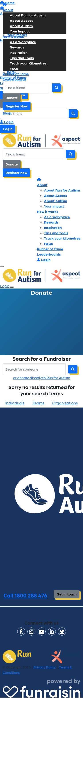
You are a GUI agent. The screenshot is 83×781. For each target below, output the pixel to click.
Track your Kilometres (28, 63)
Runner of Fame (16, 74)
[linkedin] (52, 632)
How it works (13, 36)
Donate (12, 97)
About (8, 10)
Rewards (17, 47)
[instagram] (31, 632)
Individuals (14, 402)
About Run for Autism (28, 15)
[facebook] (21, 632)
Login (8, 122)
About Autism (21, 26)
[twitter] (62, 632)
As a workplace (57, 217)
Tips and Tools (22, 58)
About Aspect (21, 20)
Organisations (65, 402)
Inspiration (18, 52)
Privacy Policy (44, 667)
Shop (7, 113)
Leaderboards (15, 79)
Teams (38, 402)
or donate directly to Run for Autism (41, 377)
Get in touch (67, 594)
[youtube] (42, 632)
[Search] (56, 87)
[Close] (12, 287)
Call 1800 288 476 (25, 595)
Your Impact (20, 31)
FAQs (14, 68)
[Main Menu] (2, 266)
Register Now (17, 106)
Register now (16, 172)
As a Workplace (23, 42)
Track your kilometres (62, 238)
